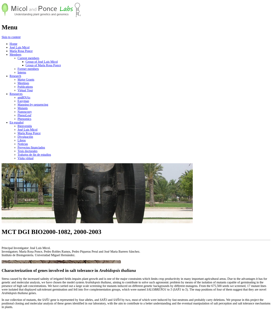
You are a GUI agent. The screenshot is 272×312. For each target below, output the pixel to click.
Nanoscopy (25, 111)
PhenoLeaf (24, 115)
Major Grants (26, 79)
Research (15, 76)
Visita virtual (25, 158)
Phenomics (24, 119)
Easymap (23, 101)
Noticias (23, 144)
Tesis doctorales (27, 151)
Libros (22, 140)
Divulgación (25, 136)
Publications (25, 86)
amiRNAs (24, 97)
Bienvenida (25, 126)
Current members (28, 58)
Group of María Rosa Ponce (43, 65)
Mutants (23, 108)
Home (13, 43)
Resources (16, 94)
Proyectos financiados (31, 147)
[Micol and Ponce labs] (41, 17)
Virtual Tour (25, 90)
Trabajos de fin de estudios (34, 154)
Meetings (23, 83)
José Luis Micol (19, 47)
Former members (28, 69)
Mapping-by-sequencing (33, 104)
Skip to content (11, 37)
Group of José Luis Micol (41, 61)
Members (15, 54)
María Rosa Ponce (21, 51)
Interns (22, 72)
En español (16, 122)
